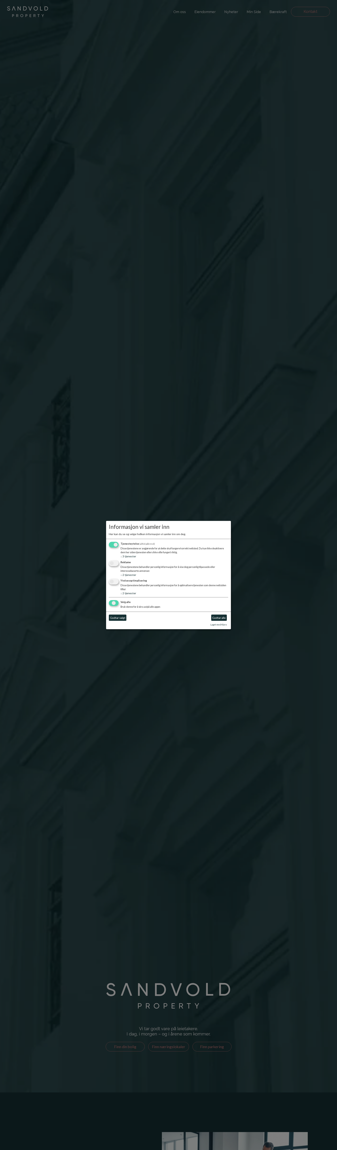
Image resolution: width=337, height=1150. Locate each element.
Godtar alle (219, 617)
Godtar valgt (117, 617)
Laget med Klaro (218, 624)
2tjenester (128, 574)
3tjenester (128, 556)
